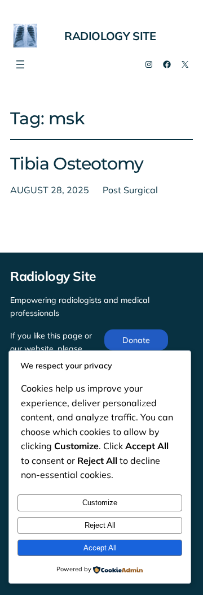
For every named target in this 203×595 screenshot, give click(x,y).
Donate (136, 340)
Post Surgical (130, 190)
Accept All (100, 548)
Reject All (100, 525)
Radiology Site (110, 36)
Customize (99, 502)
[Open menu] (20, 64)
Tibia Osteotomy (77, 164)
